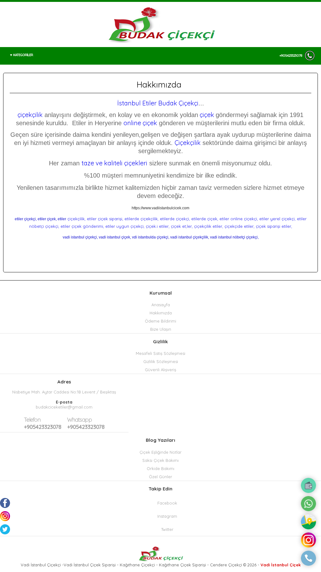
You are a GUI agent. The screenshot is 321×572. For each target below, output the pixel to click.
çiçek (207, 115)
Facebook (167, 502)
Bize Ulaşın (160, 329)
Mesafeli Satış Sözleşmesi (160, 353)
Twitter (167, 529)
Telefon (32, 419)
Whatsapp (79, 419)
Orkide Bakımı (160, 468)
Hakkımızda (161, 312)
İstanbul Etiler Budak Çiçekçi (157, 103)
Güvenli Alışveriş (160, 369)
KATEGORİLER (23, 55)
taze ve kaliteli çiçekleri (114, 163)
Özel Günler (160, 476)
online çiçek (140, 123)
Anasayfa (160, 304)
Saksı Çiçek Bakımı (160, 460)
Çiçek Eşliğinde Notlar (160, 452)
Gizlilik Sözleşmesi (160, 361)
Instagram (167, 516)
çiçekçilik (30, 115)
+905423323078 (290, 55)
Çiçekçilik (188, 143)
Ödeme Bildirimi (160, 320)
